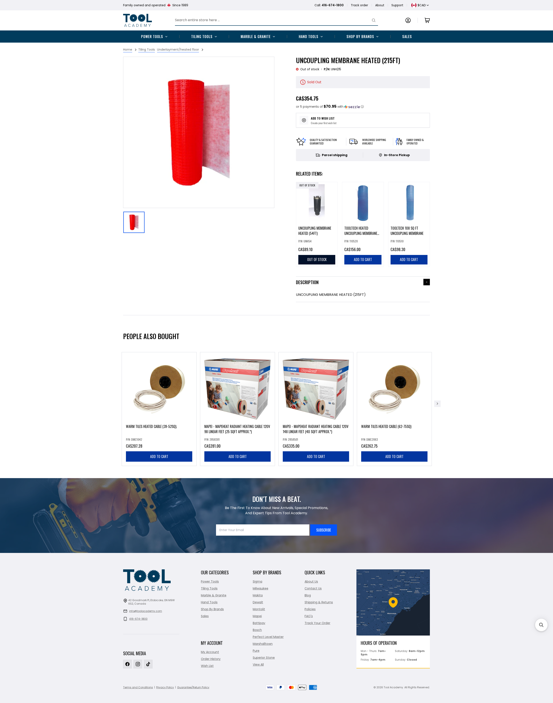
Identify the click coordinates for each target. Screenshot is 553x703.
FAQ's (309, 616)
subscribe (323, 530)
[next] (437, 403)
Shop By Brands (360, 36)
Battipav (259, 623)
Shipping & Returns (319, 602)
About (379, 5)
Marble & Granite (256, 36)
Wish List (207, 666)
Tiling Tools (202, 36)
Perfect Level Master (268, 637)
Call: (329, 5)
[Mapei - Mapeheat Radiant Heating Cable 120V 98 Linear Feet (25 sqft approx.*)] (237, 409)
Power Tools (152, 36)
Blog (308, 595)
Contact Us (313, 588)
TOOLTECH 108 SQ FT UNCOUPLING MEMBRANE (407, 231)
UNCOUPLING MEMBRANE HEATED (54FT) (314, 231)
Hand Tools (308, 36)
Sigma (257, 581)
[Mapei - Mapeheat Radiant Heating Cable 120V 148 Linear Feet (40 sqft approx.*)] (315, 409)
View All (258, 664)
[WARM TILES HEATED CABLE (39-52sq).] (159, 409)
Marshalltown (263, 644)
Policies (310, 609)
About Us (311, 581)
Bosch (257, 630)
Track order (359, 5)
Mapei (257, 616)
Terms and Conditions (138, 687)
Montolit (259, 609)
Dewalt (258, 602)
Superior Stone (264, 657)
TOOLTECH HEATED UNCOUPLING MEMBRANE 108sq (360, 233)
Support (397, 5)
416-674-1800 (138, 619)
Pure (256, 651)
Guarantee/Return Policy (193, 687)
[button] (330, 106)
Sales (407, 36)
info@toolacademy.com (145, 611)
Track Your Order (317, 623)
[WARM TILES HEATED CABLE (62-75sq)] (394, 409)
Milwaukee (260, 588)
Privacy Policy (165, 687)
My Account (210, 652)
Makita (258, 595)
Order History (211, 659)
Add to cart (159, 456)
